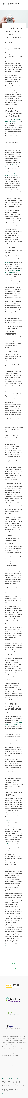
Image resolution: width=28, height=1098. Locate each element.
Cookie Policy (12, 1078)
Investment (8, 42)
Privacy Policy (5, 1078)
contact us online (9, 843)
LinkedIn (7, 945)
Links (17, 1078)
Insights (17, 41)
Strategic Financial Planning (14, 820)
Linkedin (14, 968)
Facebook (14, 957)
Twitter (14, 963)
